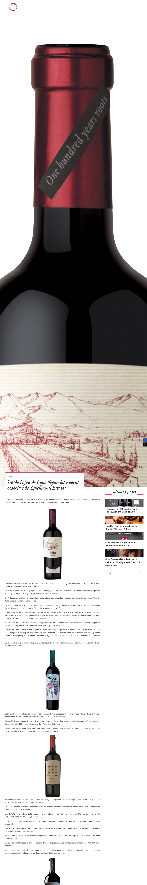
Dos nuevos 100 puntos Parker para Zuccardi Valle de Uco (123, 510)
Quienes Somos (133, 7)
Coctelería (101, 7)
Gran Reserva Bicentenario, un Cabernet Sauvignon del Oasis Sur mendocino (123, 562)
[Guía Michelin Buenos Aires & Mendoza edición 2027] (124, 536)
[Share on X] (145, 444)
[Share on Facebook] (145, 440)
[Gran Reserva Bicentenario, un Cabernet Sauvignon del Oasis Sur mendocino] (124, 553)
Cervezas (112, 7)
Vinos (77, 7)
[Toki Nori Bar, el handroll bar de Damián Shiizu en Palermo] (124, 520)
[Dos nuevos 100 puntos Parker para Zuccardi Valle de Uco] (124, 503)
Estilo (122, 7)
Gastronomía (87, 7)
